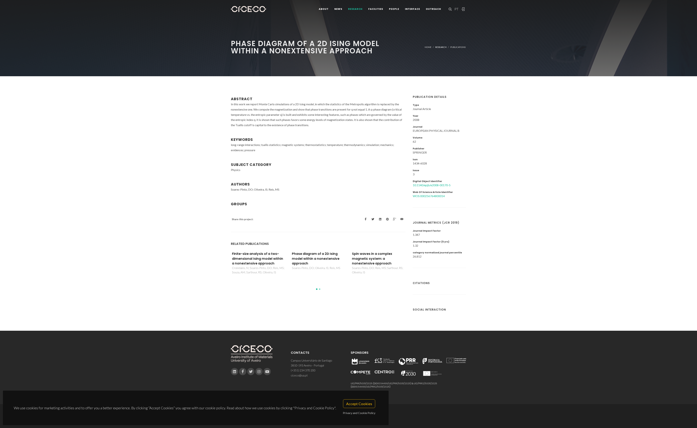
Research (355, 9)
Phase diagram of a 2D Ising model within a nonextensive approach (315, 259)
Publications (458, 47)
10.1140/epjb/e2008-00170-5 (432, 185)
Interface (412, 9)
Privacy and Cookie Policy (359, 413)
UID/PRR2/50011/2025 (425, 383)
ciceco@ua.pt (299, 375)
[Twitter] (250, 371)
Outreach (433, 9)
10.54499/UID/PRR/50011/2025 (394, 383)
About (324, 9)
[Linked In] (234, 371)
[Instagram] (259, 371)
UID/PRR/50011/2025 (361, 383)
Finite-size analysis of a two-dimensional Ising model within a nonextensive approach (257, 259)
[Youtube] (267, 371)
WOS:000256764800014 (429, 196)
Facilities (375, 9)
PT (456, 9)
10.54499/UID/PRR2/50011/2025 (373, 386)
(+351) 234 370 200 (303, 370)
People (394, 9)
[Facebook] (242, 371)
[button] (316, 289)
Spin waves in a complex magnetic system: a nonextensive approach (372, 259)
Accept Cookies (359, 403)
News (338, 9)
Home (428, 47)
